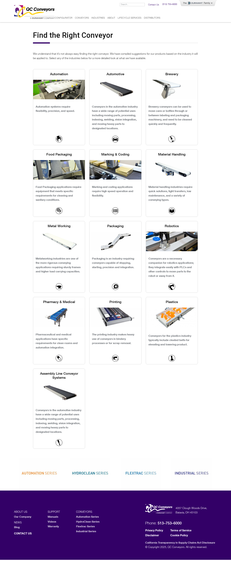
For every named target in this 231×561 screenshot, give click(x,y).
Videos (52, 521)
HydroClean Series (87, 521)
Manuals (53, 516)
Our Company (22, 516)
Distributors (152, 18)
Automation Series (87, 516)
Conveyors (82, 18)
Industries (98, 18)
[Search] (143, 4)
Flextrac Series (85, 526)
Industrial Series (86, 531)
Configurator (63, 18)
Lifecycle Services (129, 18)
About (111, 18)
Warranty (53, 526)
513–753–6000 (170, 523)
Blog (17, 527)
